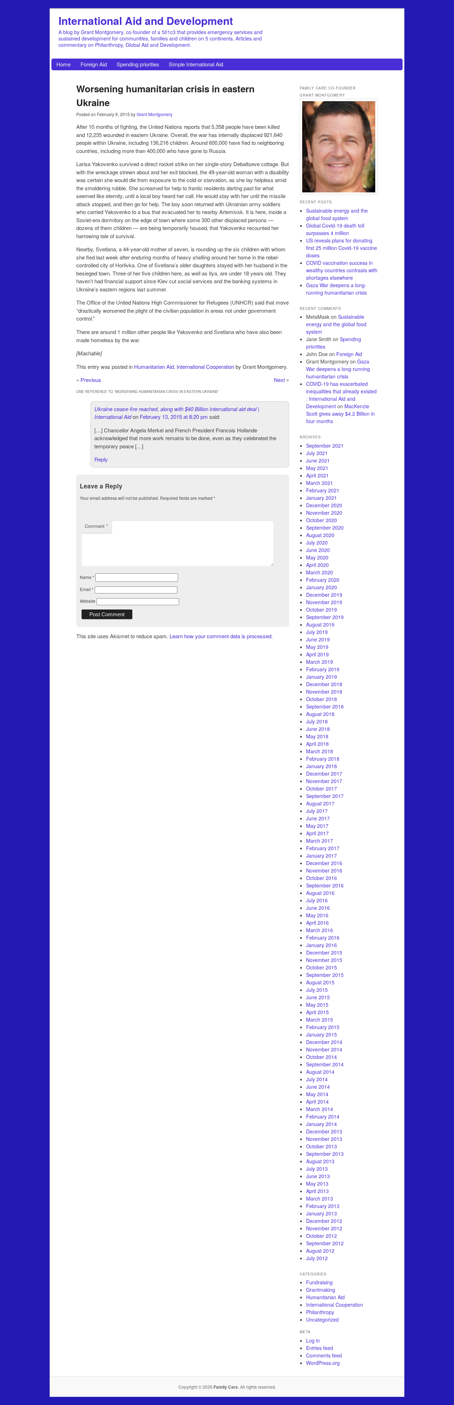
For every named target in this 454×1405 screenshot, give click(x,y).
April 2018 (317, 743)
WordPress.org (323, 1362)
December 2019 (324, 594)
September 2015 (325, 974)
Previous (91, 379)
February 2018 (322, 758)
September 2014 (325, 1064)
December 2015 (324, 952)
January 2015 (321, 1034)
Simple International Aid (196, 64)
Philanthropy (320, 1312)
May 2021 (317, 467)
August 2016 (320, 892)
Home (63, 64)
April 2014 (317, 1101)
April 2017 (317, 833)
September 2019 (325, 617)
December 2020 (324, 505)
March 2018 (319, 751)
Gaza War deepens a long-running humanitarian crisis (336, 288)
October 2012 (321, 1235)
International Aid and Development (146, 20)
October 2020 (321, 520)
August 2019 (320, 624)
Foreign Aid (94, 64)
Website (87, 601)
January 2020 (321, 587)
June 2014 (318, 1086)
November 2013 (324, 1138)
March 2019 (319, 661)
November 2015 (324, 959)
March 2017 (319, 840)
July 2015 (317, 989)
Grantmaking (320, 1289)
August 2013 (320, 1161)
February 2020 (322, 579)
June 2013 (318, 1176)
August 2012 (320, 1250)
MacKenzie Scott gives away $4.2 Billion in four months (340, 414)
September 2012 (325, 1243)
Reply (101, 459)
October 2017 (321, 788)
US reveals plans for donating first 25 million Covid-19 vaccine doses (341, 248)
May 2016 (317, 915)
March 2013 (319, 1198)
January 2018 (321, 766)
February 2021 (322, 490)
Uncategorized (322, 1319)
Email (87, 589)
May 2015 (317, 1004)
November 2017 (324, 780)
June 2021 (318, 460)
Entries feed (319, 1347)
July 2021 (317, 453)
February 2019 (322, 669)
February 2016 (322, 937)
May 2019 (317, 646)
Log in (313, 1340)
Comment (96, 526)
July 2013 (317, 1168)
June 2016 (318, 907)
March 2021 (319, 482)
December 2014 (324, 1041)
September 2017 (325, 795)
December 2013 (324, 1131)
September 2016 (325, 885)
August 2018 (320, 713)
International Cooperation (205, 366)
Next (279, 379)
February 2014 (322, 1116)
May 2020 (317, 557)
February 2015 (322, 1026)
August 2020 (320, 535)
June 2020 (318, 549)
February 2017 (322, 848)
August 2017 (320, 803)
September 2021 (325, 445)
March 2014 (319, 1108)
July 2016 (317, 900)
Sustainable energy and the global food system (337, 214)
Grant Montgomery (154, 114)
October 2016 (321, 877)
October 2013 (321, 1146)
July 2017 (317, 810)
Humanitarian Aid (154, 366)
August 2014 (320, 1071)
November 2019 (324, 602)
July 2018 (317, 721)
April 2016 (317, 922)
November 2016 (324, 870)
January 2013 (321, 1213)
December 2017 (324, 773)
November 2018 (324, 691)
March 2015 (319, 1019)
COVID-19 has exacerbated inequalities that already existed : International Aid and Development (341, 395)
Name (87, 577)
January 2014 (321, 1123)
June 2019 (318, 639)
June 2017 (318, 818)
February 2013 (322, 1205)
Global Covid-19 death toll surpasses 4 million (335, 229)
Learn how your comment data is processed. (221, 636)
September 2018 (325, 706)
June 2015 (318, 997)
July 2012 (317, 1258)
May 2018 (317, 736)
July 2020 (317, 542)
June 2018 (318, 728)
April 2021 (317, 475)
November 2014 (324, 1049)
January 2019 (321, 676)
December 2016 (324, 862)
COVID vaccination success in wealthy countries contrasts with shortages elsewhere (341, 270)
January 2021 (321, 497)
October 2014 (321, 1056)
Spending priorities (138, 64)
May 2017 (317, 825)
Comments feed (324, 1355)
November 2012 (324, 1228)
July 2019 (317, 631)
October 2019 (321, 609)
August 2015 (320, 982)
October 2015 (321, 967)
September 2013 (325, 1153)
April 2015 (317, 1012)
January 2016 (321, 944)
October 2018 (321, 698)
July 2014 (317, 1079)
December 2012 (324, 1220)
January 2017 (321, 855)
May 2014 (317, 1094)
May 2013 (317, 1183)
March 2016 (319, 930)
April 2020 (317, 564)
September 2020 (325, 527)
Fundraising (319, 1282)
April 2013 (317, 1190)
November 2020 (324, 512)
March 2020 (319, 572)
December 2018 (324, 684)
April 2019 (317, 654)
